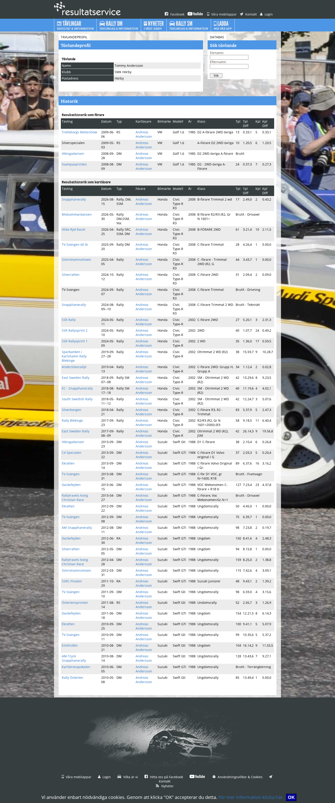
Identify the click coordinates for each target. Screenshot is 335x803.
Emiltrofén (70, 645)
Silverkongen (71, 410)
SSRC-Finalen (72, 581)
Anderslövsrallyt (74, 367)
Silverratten (71, 274)
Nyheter (167, 786)
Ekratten (68, 463)
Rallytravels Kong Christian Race (75, 497)
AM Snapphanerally (77, 527)
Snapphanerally (74, 199)
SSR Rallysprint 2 (75, 330)
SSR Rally (69, 320)
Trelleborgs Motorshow (79, 132)
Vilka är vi (130, 777)
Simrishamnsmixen (76, 259)
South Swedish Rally (77, 399)
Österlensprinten (75, 602)
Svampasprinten (74, 164)
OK (291, 797)
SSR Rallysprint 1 (75, 341)
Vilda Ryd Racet (73, 229)
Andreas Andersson (144, 134)
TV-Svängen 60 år (75, 244)
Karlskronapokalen (76, 667)
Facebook (176, 14)
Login (268, 14)
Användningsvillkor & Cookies (240, 777)
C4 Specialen (71, 452)
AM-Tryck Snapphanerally (74, 658)
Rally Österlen (72, 677)
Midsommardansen (77, 214)
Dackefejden (71, 485)
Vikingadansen (73, 153)
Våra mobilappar (223, 14)
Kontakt (250, 14)
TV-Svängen (71, 474)
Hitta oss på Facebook (166, 777)
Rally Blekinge (72, 420)
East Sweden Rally (75, 377)
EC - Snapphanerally (77, 388)
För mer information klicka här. (251, 797)
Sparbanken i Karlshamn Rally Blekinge (74, 356)
